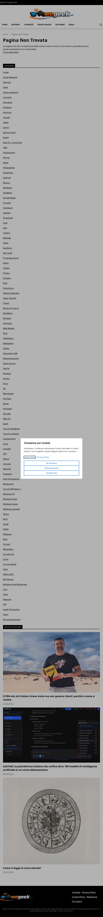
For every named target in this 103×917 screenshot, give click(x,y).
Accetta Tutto (51, 473)
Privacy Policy (43, 457)
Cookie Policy (29, 457)
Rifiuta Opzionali (52, 468)
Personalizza (51, 463)
